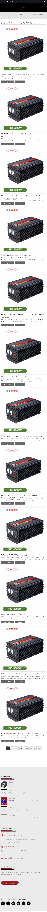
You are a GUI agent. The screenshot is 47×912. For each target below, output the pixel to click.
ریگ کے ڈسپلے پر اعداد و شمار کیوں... (15, 810)
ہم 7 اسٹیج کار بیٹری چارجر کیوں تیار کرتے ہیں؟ (20, 817)
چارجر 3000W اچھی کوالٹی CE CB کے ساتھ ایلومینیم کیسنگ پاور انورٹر (22, 674)
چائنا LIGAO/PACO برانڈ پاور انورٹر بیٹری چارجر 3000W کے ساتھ (21, 733)
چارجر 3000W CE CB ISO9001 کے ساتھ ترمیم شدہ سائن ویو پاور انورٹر (21, 555)
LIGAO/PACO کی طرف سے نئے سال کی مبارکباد (25, 800)
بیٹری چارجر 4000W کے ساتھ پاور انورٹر (13, 376)
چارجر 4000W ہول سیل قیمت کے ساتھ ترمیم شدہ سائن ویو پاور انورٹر (22, 436)
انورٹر (23, 14)
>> (31, 748)
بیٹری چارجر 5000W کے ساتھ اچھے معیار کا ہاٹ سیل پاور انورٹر (20, 195)
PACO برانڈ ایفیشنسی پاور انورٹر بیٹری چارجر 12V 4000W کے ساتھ (21, 495)
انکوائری (7, 82)
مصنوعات (12, 14)
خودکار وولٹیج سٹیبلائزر (18, 785)
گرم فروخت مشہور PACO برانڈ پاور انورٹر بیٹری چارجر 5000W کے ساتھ (22, 74)
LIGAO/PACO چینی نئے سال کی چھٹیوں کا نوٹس (18, 793)
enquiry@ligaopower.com (13, 858)
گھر (2, 14)
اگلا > (26, 748)
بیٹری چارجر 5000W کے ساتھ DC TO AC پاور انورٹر (16, 255)
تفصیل (20, 82)
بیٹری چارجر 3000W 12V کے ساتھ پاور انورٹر (14, 614)
